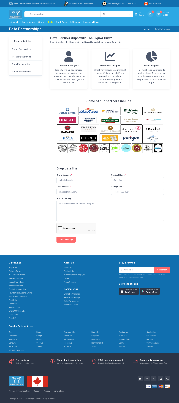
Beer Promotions (16, 278)
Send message (66, 239)
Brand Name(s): (64, 175)
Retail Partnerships (21, 57)
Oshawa (12, 343)
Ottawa (39, 343)
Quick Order (13, 315)
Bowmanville (69, 332)
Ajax (11, 332)
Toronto (67, 347)
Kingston (95, 336)
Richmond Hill (97, 343)
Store (41, 22)
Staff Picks (61, 22)
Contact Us (69, 271)
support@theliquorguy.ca (74, 275)
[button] (129, 291)
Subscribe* (162, 270)
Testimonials (14, 307)
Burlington (123, 332)
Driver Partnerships (21, 71)
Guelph (39, 336)
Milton (39, 339)
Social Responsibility (17, 289)
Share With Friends (17, 311)
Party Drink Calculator (18, 296)
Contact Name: (118, 175)
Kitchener (123, 336)
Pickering (68, 343)
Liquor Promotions (16, 282)
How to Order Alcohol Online (20, 293)
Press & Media (70, 282)
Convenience (28, 22)
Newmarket (96, 339)
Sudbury (40, 347)
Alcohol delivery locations (19, 391)
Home (148, 29)
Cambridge (151, 332)
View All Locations (16, 350)
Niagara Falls (124, 339)
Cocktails (13, 300)
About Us (68, 268)
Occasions (13, 304)
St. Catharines (153, 343)
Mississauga (69, 339)
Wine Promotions (16, 286)
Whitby (122, 347)
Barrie (38, 332)
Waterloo (95, 347)
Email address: (63, 187)
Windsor (150, 347)
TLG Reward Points (17, 275)
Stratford (13, 347)
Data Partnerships (21, 64)
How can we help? (65, 198)
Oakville (150, 339)
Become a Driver (91, 22)
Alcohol (14, 22)
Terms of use (58, 391)
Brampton (95, 332)
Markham (13, 339)
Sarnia (121, 343)
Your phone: (117, 187)
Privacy (47, 391)
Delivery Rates (15, 271)
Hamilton (68, 336)
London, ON (151, 336)
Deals (50, 22)
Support (37, 391)
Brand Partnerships (21, 49)
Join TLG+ (13, 318)
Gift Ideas (75, 22)
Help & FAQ (13, 268)
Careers (67, 278)
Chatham (13, 336)
